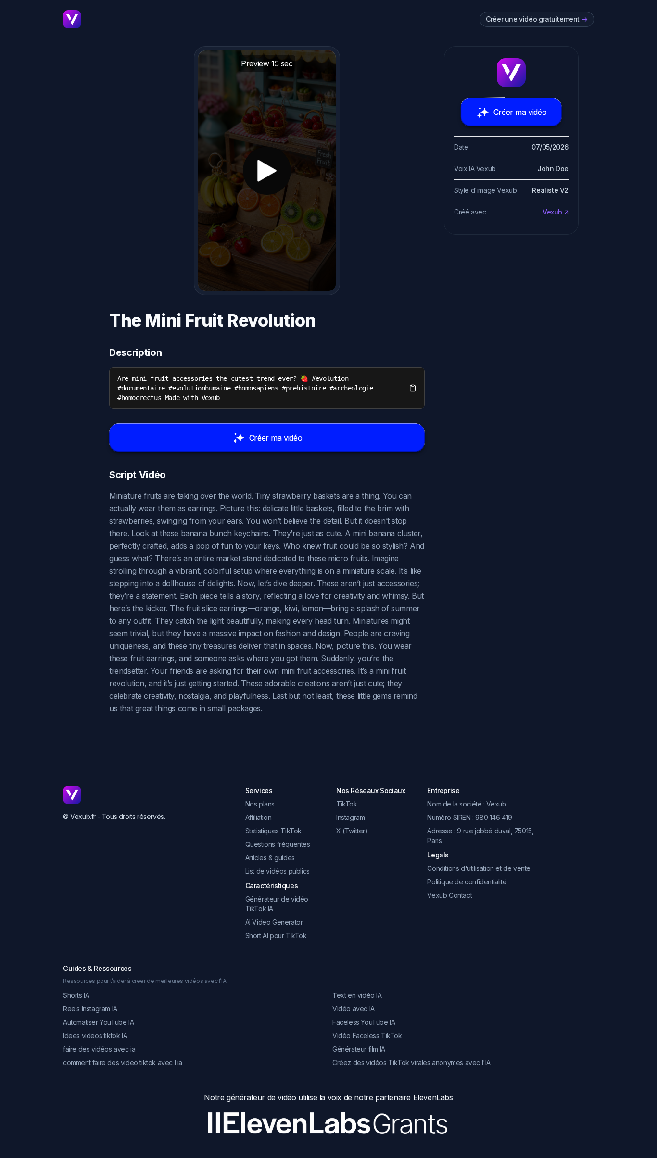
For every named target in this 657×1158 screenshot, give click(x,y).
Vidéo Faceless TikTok (367, 1036)
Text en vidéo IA (357, 995)
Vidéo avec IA (353, 1009)
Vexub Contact (449, 895)
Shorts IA (76, 995)
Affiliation (258, 817)
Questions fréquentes (277, 844)
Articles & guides (270, 858)
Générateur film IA (358, 1049)
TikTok (346, 804)
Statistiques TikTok (273, 831)
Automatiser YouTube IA (98, 1022)
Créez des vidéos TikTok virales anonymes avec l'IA (411, 1062)
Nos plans (260, 804)
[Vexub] (146, 795)
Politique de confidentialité (466, 882)
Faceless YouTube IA (363, 1022)
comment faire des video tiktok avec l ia (122, 1062)
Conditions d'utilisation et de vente (479, 868)
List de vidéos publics (277, 871)
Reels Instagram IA (90, 1009)
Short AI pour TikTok (276, 935)
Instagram (350, 817)
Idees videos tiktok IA (95, 1036)
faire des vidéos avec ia (99, 1049)
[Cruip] (72, 19)
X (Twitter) (352, 831)
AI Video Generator (274, 922)
